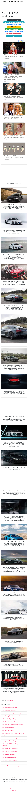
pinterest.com (10, 700)
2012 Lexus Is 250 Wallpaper (9, 757)
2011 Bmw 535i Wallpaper (8, 754)
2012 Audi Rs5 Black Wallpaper (9, 760)
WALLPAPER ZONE (13, 1)
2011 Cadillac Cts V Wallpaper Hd (10, 748)
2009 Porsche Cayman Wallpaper (10, 719)
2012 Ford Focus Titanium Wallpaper (11, 766)
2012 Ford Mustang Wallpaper (9, 707)
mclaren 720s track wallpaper (14, 27)
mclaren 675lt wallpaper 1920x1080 (14, 31)
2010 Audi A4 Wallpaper (8, 763)
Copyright (14, 790)
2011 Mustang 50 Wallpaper (9, 710)
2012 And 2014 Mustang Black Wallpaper (12, 713)
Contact (12, 789)
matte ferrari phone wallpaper (14, 33)
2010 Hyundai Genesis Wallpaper (10, 741)
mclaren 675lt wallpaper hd (14, 24)
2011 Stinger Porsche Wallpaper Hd (10, 721)
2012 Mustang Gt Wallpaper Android (11, 716)
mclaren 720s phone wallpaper (14, 36)
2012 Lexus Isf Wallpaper (8, 727)
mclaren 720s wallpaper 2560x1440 (14, 29)
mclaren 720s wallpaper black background (14, 22)
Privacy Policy (20, 789)
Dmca (6, 789)
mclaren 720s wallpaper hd (14, 20)
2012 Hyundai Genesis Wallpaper (10, 751)
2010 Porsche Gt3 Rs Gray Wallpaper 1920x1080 (11, 744)
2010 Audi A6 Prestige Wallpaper (10, 738)
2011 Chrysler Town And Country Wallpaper (12, 724)
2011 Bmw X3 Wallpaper (8, 730)
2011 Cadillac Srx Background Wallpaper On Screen (13, 734)
